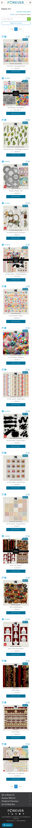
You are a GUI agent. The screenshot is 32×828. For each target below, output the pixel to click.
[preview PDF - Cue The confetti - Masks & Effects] (26, 411)
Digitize (12, 14)
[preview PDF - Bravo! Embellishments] (26, 578)
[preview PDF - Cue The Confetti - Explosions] (26, 328)
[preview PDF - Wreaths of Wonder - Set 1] (26, 162)
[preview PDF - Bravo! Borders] (26, 703)
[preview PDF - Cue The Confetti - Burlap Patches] (26, 453)
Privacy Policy (10, 820)
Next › (20, 29)
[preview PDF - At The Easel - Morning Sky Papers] (26, 37)
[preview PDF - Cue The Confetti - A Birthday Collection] (26, 245)
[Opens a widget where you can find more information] (7, 825)
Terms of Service (20, 820)
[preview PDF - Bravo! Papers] (26, 661)
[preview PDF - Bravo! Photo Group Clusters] (26, 619)
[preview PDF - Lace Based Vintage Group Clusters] (26, 203)
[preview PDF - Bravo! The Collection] (26, 536)
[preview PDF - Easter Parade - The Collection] (26, 744)
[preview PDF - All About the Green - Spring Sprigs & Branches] (26, 120)
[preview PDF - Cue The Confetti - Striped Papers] (26, 370)
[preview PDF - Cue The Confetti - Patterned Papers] (26, 495)
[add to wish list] (29, 37)
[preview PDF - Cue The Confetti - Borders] (26, 286)
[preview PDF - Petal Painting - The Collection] (26, 78)
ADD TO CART (15, 71)
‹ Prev (11, 29)
